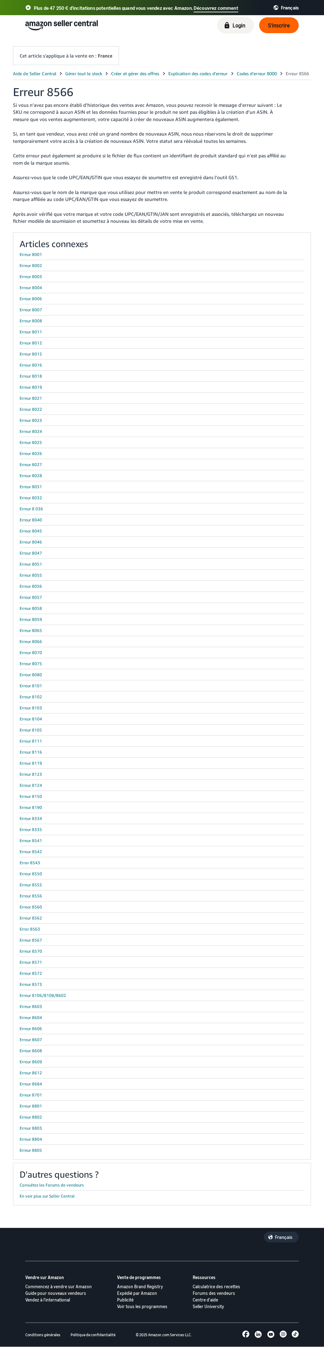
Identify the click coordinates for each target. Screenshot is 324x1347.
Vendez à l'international (47, 1299)
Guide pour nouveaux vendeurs (55, 1293)
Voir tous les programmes (142, 1306)
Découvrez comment (216, 8)
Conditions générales (42, 1334)
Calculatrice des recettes (216, 1286)
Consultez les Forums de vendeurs (52, 1184)
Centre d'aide (205, 1299)
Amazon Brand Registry (140, 1286)
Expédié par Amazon (137, 1293)
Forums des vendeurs (214, 1293)
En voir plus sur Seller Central (47, 1195)
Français (283, 1237)
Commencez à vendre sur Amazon (58, 1286)
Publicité (125, 1299)
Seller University (208, 1306)
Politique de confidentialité (93, 1334)
